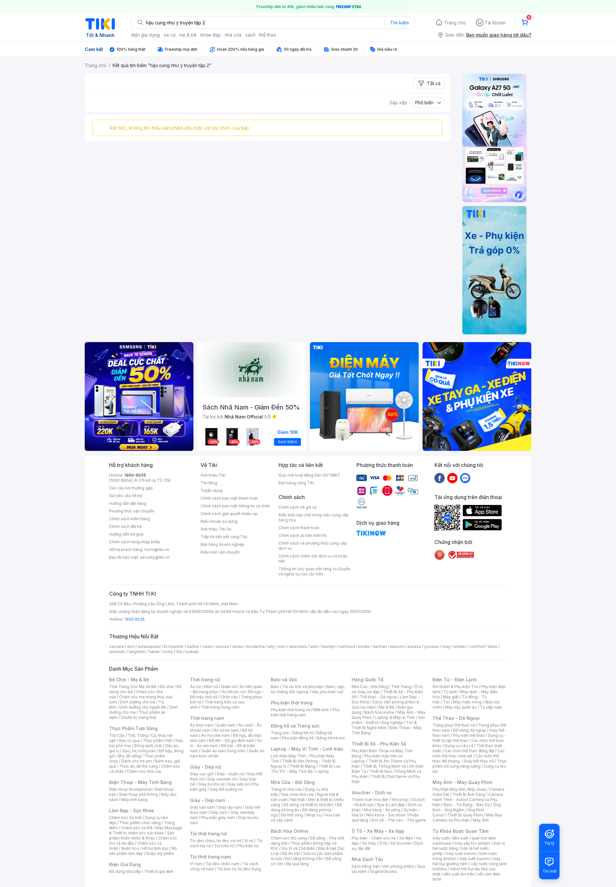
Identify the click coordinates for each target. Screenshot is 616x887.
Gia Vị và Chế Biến (298, 848)
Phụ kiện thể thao (469, 735)
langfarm (137, 651)
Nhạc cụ (313, 815)
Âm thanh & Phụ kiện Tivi (455, 686)
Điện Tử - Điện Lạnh (454, 679)
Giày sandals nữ (221, 779)
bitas (492, 646)
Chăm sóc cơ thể (136, 827)
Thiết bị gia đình (159, 871)
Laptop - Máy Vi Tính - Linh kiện (307, 749)
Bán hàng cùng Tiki (296, 482)
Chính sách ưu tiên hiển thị (302, 535)
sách (250, 35)
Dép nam (218, 812)
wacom (397, 646)
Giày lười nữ (238, 784)
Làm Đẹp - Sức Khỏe (131, 810)
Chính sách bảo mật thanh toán (229, 498)
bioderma (255, 646)
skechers (298, 646)
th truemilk (174, 646)
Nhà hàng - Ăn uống (382, 809)
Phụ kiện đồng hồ (297, 738)
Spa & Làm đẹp (391, 804)
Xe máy (369, 843)
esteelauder (149, 646)
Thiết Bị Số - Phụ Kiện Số (379, 743)
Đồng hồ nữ (303, 732)
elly (271, 646)
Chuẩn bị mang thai (138, 717)
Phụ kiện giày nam (218, 817)
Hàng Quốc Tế (367, 679)
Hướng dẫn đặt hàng (127, 503)
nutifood (347, 646)
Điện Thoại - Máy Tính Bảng (140, 782)
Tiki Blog (209, 482)
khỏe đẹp (211, 35)
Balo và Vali (284, 679)
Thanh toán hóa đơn (370, 799)
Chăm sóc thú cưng (289, 838)
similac (459, 646)
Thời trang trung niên (220, 707)
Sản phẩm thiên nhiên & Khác (141, 835)
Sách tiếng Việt (365, 866)
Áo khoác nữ (233, 691)
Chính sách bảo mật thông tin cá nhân (235, 506)
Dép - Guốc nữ (230, 773)
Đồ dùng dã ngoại (469, 730)
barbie (193, 646)
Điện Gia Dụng (125, 864)
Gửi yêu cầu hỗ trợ (125, 495)
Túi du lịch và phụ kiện (302, 686)
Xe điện (406, 838)
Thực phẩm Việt (157, 740)
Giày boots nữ (211, 784)
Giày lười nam (202, 807)
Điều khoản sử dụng (219, 521)
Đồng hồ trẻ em (331, 738)
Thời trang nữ (205, 679)
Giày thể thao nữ (479, 761)
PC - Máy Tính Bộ (296, 771)
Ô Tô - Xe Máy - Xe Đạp (378, 831)
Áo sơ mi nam (226, 730)
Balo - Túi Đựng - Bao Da (467, 804)
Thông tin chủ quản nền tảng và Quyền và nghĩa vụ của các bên (314, 571)
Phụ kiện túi (248, 845)
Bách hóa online (379, 712)
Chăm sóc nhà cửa (144, 771)
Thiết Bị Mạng (302, 766)
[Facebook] (439, 478)
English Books (383, 871)
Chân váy (229, 696)
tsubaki (192, 651)
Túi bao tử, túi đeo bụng (239, 868)
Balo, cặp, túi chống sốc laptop (308, 689)
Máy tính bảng (134, 799)
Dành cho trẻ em (136, 761)
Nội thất (298, 799)
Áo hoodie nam (215, 735)
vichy (168, 651)
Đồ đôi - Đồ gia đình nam (231, 740)
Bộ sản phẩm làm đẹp (143, 851)
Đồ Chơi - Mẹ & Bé (129, 679)
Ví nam (196, 863)
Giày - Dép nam (207, 800)
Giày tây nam (230, 807)
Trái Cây (116, 735)
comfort (477, 646)
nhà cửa (233, 35)
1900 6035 (134, 619)
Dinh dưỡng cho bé (137, 702)
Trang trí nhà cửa (286, 789)
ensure (222, 646)
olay (446, 646)
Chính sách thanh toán (299, 527)
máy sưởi (440, 838)
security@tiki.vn (155, 557)
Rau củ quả (129, 740)
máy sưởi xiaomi (474, 858)
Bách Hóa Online (289, 831)
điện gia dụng (145, 35)
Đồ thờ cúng (292, 815)
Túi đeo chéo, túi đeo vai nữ (215, 840)
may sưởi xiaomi (461, 853)
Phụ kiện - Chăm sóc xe (374, 838)
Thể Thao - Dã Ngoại (456, 718)
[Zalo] (465, 478)
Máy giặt (451, 696)
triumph (328, 646)
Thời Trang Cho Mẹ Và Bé (132, 686)
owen (207, 646)
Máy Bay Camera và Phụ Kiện (467, 817)
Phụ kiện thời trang (291, 702)
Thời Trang (401, 686)
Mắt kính (321, 709)
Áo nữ (195, 686)
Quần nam (225, 725)
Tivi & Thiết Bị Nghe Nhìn (384, 725)
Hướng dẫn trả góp (126, 534)
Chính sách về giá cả (297, 507)
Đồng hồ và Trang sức (295, 725)
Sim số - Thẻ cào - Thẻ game (398, 820)
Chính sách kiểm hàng (129, 518)
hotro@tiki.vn (156, 549)
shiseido (117, 651)
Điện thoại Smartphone (130, 789)
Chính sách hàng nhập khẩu (134, 541)
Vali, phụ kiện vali (327, 691)
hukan (154, 651)
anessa (414, 646)
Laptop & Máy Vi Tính (395, 717)
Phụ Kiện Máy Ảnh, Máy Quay (459, 789)
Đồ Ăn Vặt (291, 853)
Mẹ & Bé (386, 707)
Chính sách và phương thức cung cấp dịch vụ (312, 546)
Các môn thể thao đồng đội (469, 750)
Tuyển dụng (212, 490)
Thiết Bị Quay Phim (465, 815)
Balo (275, 686)
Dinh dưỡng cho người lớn (142, 707)
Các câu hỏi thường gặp (131, 488)
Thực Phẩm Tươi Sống (133, 728)
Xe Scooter (401, 843)
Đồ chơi (166, 686)
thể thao (267, 35)
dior (130, 646)
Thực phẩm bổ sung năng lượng (469, 764)
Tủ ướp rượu (491, 707)
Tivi (446, 702)
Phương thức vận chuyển (131, 511)
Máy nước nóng (467, 702)
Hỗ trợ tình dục (155, 848)
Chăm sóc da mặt (125, 817)
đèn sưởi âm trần (459, 874)
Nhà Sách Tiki (367, 859)
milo (282, 646)
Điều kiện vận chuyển (220, 552)
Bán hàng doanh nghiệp (222, 544)
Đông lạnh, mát (148, 745)
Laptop (322, 771)
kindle (364, 646)
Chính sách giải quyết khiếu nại (229, 513)
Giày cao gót (202, 773)
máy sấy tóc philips (472, 843)
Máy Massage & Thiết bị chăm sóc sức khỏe (145, 830)
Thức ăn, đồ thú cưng (138, 766)
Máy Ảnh (481, 820)
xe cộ (169, 35)
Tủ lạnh (450, 691)
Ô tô (383, 843)
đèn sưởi (460, 838)
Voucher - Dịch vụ (371, 792)
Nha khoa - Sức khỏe (385, 815)
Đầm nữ (211, 686)
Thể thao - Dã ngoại (378, 696)
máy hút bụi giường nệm (466, 861)
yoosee (431, 646)
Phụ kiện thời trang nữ (290, 709)
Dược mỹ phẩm (160, 853)
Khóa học (400, 799)
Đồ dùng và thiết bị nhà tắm (308, 804)
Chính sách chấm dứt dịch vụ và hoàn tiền (312, 559)
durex (237, 646)
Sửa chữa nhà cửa (297, 794)
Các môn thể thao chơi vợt (468, 753)
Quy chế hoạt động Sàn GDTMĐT (309, 475)
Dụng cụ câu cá (459, 745)
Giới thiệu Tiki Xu (216, 529)
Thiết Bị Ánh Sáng (468, 794)
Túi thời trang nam (210, 856)
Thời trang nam (207, 718)
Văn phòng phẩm (398, 866)
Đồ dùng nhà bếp (125, 871)
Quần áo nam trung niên (223, 750)
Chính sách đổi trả (125, 526)
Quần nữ (228, 686)
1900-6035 (135, 475)
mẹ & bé (188, 35)
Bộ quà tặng (298, 863)
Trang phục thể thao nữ (453, 725)
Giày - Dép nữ (205, 767)
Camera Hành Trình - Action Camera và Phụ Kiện (467, 799)
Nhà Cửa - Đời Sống (293, 782)
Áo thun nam (201, 725)
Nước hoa (130, 848)
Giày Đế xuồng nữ (226, 789)
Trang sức (280, 732)
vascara (116, 646)
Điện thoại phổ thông (138, 794)
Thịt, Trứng (138, 735)
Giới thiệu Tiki (213, 475)
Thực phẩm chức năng (140, 822)
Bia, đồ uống (129, 756)
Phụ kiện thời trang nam (305, 712)
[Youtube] (452, 478)
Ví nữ (248, 840)
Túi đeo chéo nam (222, 863)
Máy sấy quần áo (461, 707)
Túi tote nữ (224, 845)
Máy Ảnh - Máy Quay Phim (462, 782)
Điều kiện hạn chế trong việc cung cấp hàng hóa (313, 517)
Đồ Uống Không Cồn (304, 858)
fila (179, 651)
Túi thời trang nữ (208, 833)
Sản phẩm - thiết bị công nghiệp (388, 720)
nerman (380, 646)
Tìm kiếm (399, 22)
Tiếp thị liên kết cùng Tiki (224, 536)
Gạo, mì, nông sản (139, 750)
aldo (314, 646)
